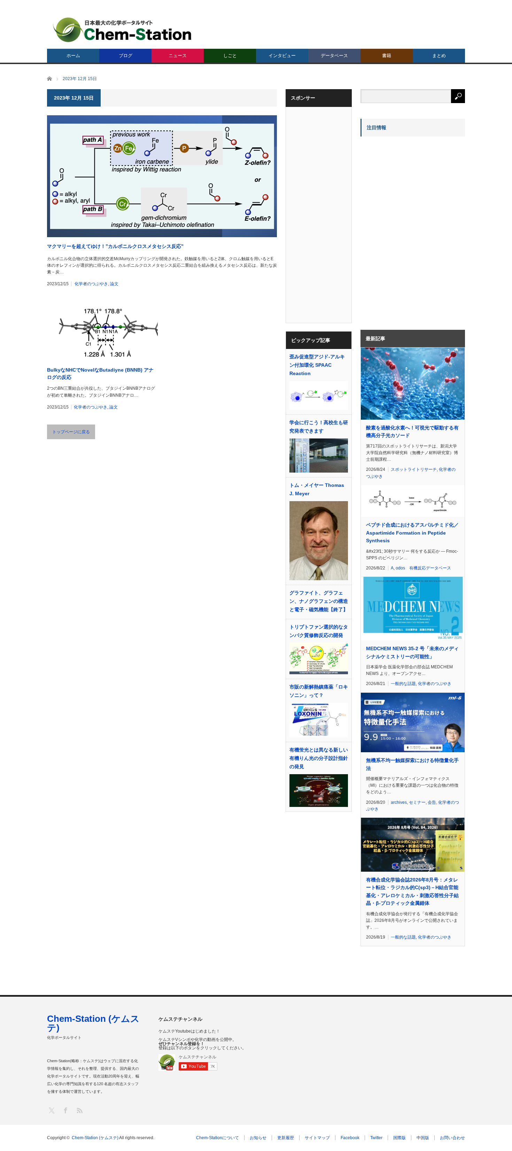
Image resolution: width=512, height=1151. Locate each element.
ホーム (73, 55)
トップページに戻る (71, 431)
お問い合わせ (452, 1137)
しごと (230, 55)
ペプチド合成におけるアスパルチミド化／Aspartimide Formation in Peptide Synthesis (412, 532)
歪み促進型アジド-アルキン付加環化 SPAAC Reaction (317, 365)
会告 (432, 802)
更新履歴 (285, 1137)
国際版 (399, 1137)
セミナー (417, 802)
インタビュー (282, 55)
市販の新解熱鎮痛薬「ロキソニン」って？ (318, 691)
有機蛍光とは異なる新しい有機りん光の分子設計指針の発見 (318, 758)
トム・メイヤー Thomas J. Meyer (316, 489)
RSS (79, 1110)
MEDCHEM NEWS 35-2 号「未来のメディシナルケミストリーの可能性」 (412, 652)
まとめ (439, 55)
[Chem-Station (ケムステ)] (122, 30)
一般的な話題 (403, 683)
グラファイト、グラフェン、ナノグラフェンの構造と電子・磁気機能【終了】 (318, 601)
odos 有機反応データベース (423, 568)
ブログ (125, 55)
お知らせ (258, 1137)
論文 (114, 283)
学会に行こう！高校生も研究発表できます (318, 427)
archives (399, 802)
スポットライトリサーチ (414, 469)
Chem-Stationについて (217, 1137)
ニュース (178, 55)
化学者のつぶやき (91, 283)
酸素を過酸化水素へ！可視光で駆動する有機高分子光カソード (412, 431)
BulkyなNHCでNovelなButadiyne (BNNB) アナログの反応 (100, 373)
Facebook (350, 1137)
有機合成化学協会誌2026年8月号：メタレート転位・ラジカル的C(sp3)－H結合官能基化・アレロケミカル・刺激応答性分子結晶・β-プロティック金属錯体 (412, 891)
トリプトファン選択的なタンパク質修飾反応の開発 (318, 631)
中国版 (423, 1137)
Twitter (376, 1137)
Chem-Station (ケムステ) (93, 1023)
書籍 (386, 55)
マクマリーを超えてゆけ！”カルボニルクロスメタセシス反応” (115, 246)
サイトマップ (317, 1137)
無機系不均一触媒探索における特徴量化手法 (412, 764)
